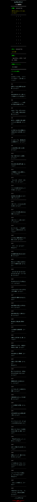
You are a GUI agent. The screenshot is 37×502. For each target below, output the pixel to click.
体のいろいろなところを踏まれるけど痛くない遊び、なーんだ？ (18, 431)
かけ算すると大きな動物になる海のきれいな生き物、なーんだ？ (18, 132)
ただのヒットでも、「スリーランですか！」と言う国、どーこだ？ (18, 78)
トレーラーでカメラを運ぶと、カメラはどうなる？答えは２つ (17, 474)
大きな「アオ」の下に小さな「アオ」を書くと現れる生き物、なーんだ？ (18, 112)
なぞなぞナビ (18, 2)
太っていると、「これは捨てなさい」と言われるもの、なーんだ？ (18, 229)
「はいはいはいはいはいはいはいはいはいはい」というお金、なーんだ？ (18, 273)
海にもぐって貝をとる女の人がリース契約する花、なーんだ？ (18, 263)
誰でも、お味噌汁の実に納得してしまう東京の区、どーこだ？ (18, 122)
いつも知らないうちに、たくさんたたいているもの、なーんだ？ (18, 464)
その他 (14, 67)
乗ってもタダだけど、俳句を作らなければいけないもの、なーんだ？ (18, 373)
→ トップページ (18, 498)
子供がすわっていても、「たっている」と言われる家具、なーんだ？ (18, 492)
